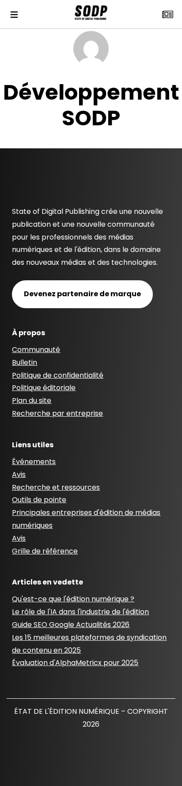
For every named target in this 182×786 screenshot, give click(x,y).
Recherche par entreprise (57, 413)
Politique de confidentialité (57, 375)
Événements (34, 462)
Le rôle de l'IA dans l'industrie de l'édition (80, 612)
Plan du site (31, 400)
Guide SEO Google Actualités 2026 (70, 625)
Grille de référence (45, 551)
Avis (19, 474)
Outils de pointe (39, 500)
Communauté (36, 350)
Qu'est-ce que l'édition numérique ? (73, 599)
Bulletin (24, 362)
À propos (28, 333)
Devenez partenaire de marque (82, 294)
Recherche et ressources (56, 487)
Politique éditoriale (44, 388)
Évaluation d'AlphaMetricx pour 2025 (75, 663)
